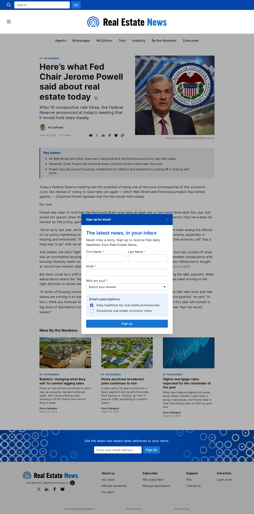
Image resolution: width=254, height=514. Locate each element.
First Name (94, 251)
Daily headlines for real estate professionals (128, 305)
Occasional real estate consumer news (124, 310)
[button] (76, 5)
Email (90, 266)
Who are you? (96, 280)
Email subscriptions (104, 299)
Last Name (135, 251)
